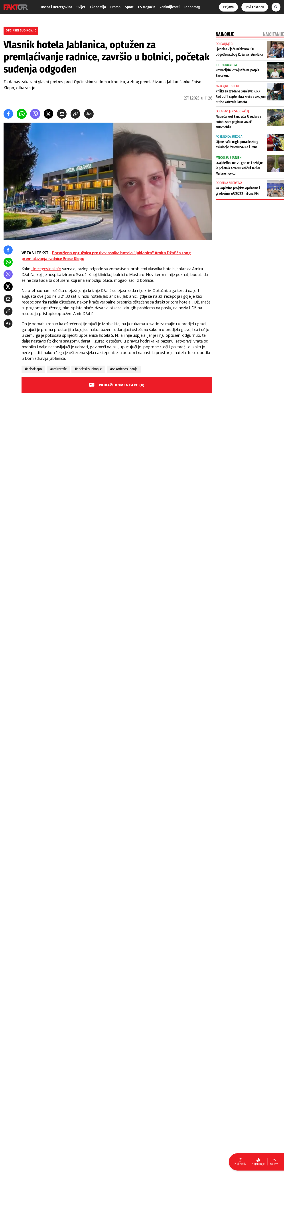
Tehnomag (192, 7)
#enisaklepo (33, 369)
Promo (115, 7)
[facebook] (8, 114)
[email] (62, 114)
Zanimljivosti (169, 7)
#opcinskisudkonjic (88, 369)
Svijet (81, 7)
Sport (129, 7)
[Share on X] (48, 114)
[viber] (35, 114)
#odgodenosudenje (123, 369)
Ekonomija (98, 7)
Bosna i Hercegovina (56, 7)
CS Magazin (146, 7)
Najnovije (240, 1163)
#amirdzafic (58, 369)
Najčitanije (258, 1164)
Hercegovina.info (46, 268)
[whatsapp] (22, 114)
